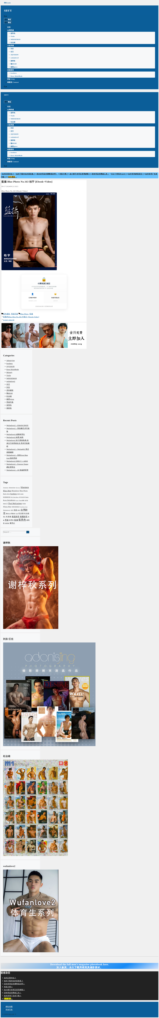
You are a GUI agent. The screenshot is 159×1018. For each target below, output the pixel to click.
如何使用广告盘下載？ (12, 996)
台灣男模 (10, 30)
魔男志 (12, 523)
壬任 (17, 513)
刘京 (12, 48)
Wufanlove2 (6, 510)
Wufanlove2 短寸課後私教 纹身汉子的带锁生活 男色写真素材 (18, 443)
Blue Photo (24, 314)
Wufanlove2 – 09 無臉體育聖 (17, 470)
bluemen (25, 487)
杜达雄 (13, 42)
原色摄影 (6, 314)
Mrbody (9, 372)
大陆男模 (10, 45)
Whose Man (7, 507)
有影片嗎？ (63, 174)
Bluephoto (15, 491)
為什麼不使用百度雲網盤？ (80, 174)
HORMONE (7, 497)
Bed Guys (18, 487)
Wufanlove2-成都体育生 (15, 434)
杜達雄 (8, 517)
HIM (18, 494)
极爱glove (14, 67)
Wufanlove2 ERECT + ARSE (17, 461)
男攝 (7, 520)
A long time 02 (8, 320)
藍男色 (22, 519)
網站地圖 (9, 1006)
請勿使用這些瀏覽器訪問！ (47, 174)
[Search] (27, 532)
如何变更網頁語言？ (136, 174)
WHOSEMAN (15, 39)
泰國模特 (10, 70)
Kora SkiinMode (16, 76)
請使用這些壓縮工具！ (100, 174)
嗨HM (13, 513)
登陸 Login (7, 2)
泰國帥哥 (23, 517)
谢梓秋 (13, 61)
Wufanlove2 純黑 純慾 (14, 437)
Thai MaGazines (15, 503)
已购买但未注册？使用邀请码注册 (44, 306)
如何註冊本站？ (8, 174)
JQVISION (14, 55)
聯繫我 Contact (13, 82)
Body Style (6, 494)
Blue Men (7, 491)
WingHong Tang (24, 506)
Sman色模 (21, 500)
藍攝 (31, 314)
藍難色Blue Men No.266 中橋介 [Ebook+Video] (21, 317)
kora (26, 497)
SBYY (8, 10)
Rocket (17, 500)
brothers (14, 73)
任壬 (12, 52)
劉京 (19, 510)
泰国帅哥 (15, 517)
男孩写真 (14, 314)
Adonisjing (10, 360)
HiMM (21, 494)
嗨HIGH (14, 64)
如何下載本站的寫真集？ (25, 174)
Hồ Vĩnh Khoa (15, 497)
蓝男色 (13, 33)
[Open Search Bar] (5, 16)
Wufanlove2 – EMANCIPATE (17, 425)
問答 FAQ (11, 79)
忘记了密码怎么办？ (119, 174)
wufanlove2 (15, 58)
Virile (13, 36)
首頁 (9, 27)
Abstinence (5, 487)
